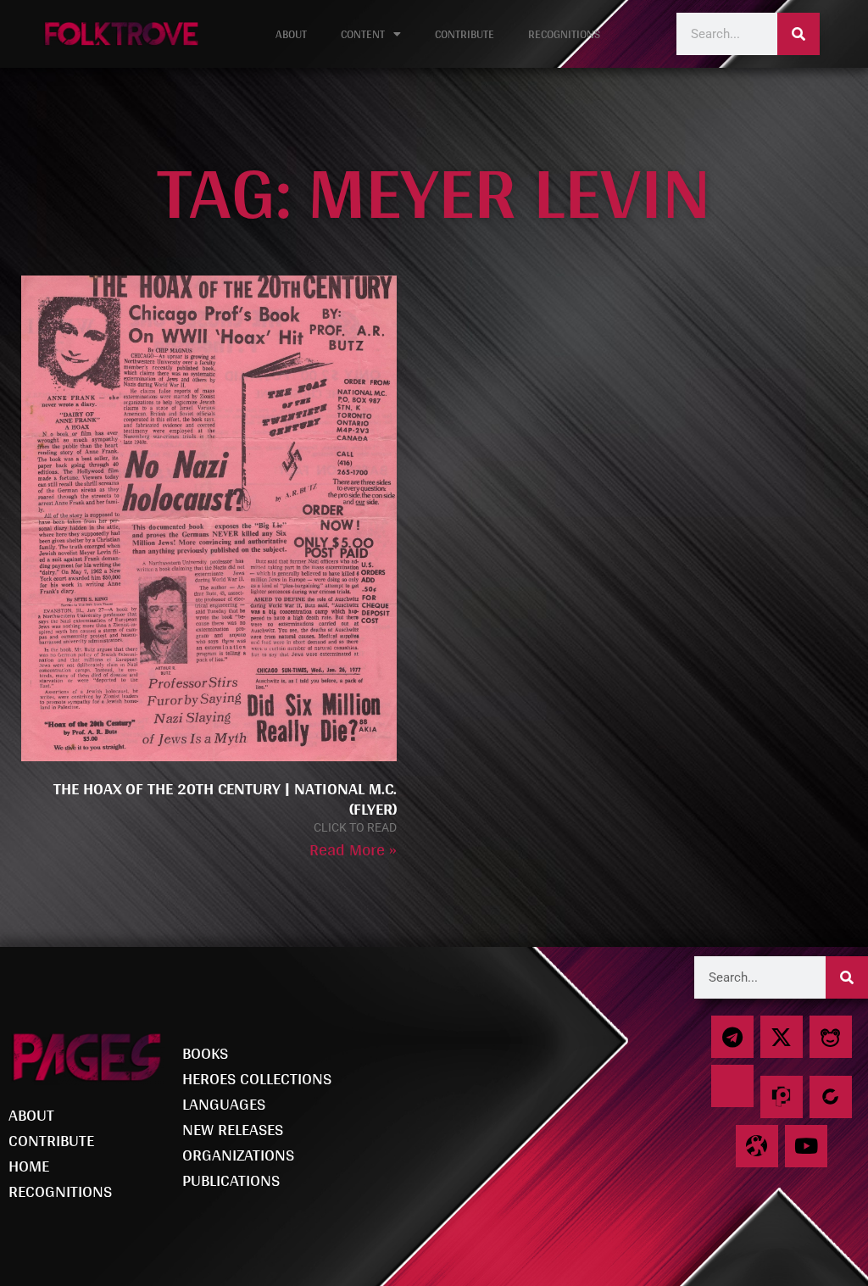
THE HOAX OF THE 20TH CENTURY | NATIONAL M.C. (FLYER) (225, 798)
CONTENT (363, 34)
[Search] (798, 34)
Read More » (353, 849)
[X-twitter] (781, 1037)
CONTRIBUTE (464, 34)
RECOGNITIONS (564, 34)
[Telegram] (732, 1037)
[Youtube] (806, 1146)
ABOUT (291, 34)
